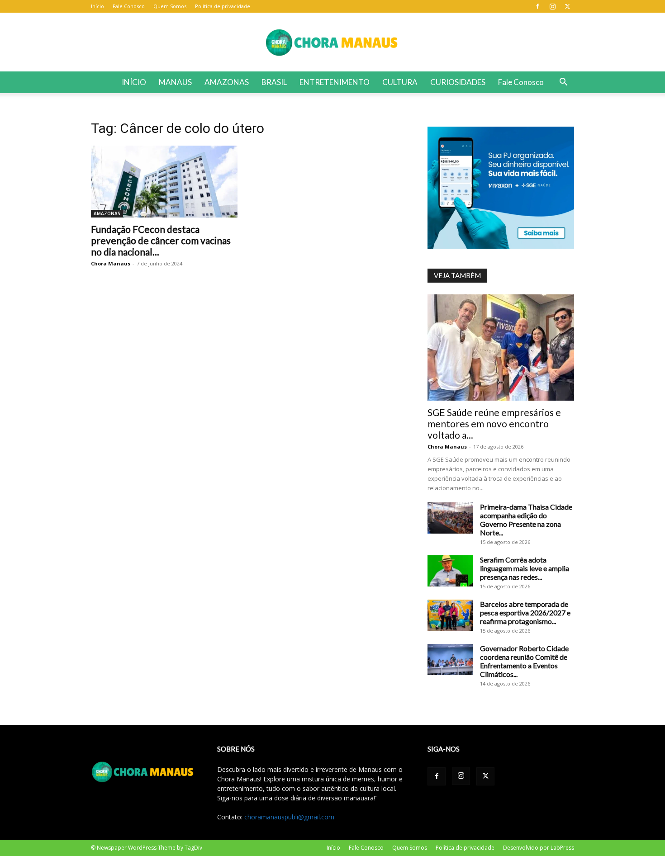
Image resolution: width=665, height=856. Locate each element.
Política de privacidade (222, 6)
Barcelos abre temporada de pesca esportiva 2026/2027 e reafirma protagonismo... (525, 612)
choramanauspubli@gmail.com (289, 817)
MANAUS (175, 82)
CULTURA (400, 82)
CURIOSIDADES (457, 82)
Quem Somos (169, 6)
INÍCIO (134, 82)
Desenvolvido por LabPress (538, 847)
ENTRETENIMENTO (334, 82)
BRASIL (274, 82)
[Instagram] (552, 6)
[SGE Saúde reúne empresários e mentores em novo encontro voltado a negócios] (501, 347)
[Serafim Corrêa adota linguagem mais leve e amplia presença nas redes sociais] (450, 570)
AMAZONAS (226, 82)
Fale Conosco (129, 6)
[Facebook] (537, 6)
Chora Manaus (110, 263)
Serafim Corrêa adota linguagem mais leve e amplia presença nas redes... (524, 568)
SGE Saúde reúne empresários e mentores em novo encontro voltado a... (494, 423)
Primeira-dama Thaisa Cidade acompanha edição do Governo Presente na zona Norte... (526, 519)
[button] (563, 83)
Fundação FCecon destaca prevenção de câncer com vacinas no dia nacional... (161, 240)
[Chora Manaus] (332, 42)
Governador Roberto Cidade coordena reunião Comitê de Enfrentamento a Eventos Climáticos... (524, 661)
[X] (567, 6)
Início (97, 6)
